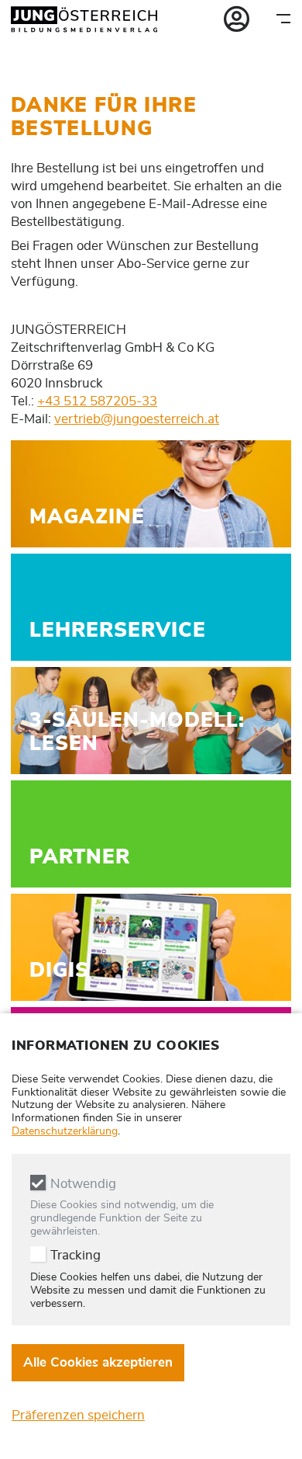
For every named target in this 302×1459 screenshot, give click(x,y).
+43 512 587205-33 (97, 401)
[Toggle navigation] (283, 18)
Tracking (75, 1255)
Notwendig (83, 1183)
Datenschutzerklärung (65, 1131)
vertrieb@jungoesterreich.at (136, 419)
